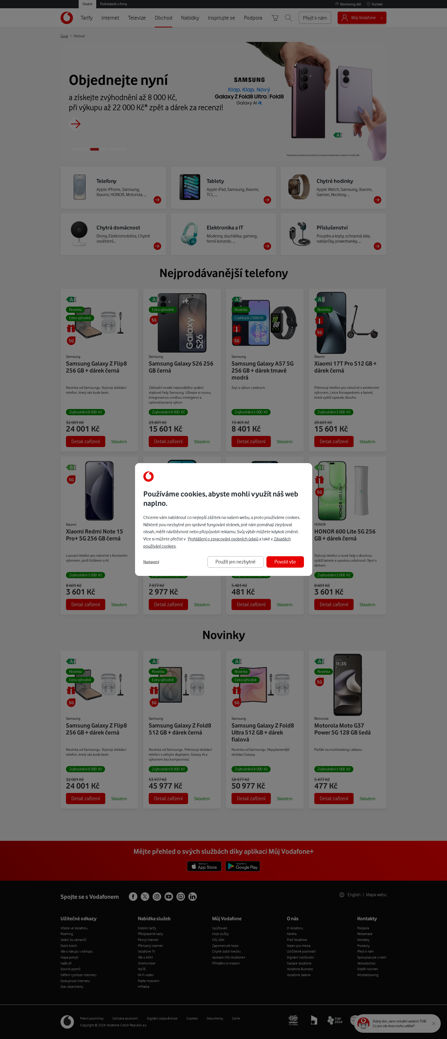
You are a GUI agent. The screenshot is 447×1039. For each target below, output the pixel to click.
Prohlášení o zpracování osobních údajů (223, 538)
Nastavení (151, 562)
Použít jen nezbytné (235, 562)
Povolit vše (285, 562)
